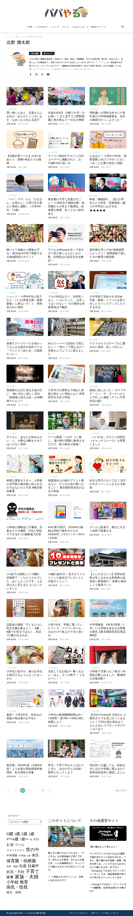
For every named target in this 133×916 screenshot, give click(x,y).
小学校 (12, 882)
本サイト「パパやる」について (105, 913)
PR (31, 839)
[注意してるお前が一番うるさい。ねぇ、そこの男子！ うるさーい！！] (66, 655)
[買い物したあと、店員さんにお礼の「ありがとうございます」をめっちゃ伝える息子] (24, 96)
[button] (123, 26)
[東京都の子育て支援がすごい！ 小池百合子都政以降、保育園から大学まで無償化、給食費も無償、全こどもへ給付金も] (66, 183)
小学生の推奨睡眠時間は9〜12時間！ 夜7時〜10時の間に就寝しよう (66, 718)
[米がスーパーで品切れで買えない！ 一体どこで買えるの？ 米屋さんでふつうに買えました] (66, 327)
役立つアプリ (53, 246)
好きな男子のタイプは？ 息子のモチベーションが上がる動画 (108, 484)
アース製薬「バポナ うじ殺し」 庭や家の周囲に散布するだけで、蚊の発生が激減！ (66, 440)
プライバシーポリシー (78, 913)
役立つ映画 (94, 195)
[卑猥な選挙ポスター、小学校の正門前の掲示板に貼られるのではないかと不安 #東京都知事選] (24, 464)
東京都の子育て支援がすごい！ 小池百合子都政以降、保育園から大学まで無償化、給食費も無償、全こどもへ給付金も (66, 206)
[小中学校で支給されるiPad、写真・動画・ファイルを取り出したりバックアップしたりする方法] (108, 280)
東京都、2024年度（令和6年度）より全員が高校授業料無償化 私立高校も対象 (24, 769)
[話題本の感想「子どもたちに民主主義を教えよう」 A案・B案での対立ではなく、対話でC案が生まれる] (24, 608)
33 (43, 790)
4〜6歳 (12, 839)
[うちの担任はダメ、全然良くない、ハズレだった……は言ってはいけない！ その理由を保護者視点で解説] (66, 280)
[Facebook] (31, 74)
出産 (23, 866)
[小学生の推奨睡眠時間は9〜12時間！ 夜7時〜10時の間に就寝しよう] (66, 698)
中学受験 (12, 855)
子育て (32, 871)
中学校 (22, 855)
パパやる (101, 62)
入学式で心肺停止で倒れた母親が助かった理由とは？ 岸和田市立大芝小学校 (66, 394)
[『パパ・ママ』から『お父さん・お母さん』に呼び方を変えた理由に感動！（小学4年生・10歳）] (24, 183)
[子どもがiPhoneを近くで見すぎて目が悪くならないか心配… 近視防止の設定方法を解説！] (66, 233)
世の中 (32, 850)
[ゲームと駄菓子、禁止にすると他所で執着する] (108, 511)
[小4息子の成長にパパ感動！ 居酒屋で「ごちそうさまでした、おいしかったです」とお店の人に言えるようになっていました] (24, 557)
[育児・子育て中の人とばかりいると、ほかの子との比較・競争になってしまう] (66, 749)
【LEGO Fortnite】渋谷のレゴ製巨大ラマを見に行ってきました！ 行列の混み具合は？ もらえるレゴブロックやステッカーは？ (108, 722)
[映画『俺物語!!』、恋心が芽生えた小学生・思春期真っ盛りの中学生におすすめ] (108, 183)
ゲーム (19, 845)
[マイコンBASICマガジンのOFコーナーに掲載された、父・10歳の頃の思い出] (66, 139)
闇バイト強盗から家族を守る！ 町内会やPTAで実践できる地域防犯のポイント (24, 253)
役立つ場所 (10, 340)
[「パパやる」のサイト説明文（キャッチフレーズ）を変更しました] (108, 420)
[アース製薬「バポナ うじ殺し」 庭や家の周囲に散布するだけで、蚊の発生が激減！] (66, 420)
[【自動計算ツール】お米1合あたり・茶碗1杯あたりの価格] (24, 139)
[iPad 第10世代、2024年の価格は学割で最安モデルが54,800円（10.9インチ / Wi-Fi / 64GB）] (66, 511)
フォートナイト (15, 850)
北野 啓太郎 (11, 124)
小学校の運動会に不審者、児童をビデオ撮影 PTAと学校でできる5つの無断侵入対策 (24, 531)
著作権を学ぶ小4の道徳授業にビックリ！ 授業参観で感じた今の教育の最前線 (108, 253)
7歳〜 (24, 839)
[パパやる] (66, 11)
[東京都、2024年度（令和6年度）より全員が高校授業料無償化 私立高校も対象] (24, 749)
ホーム (9, 36)
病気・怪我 (17, 887)
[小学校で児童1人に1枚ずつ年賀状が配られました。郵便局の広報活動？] (108, 655)
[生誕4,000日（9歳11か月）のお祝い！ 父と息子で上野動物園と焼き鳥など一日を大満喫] (66, 96)
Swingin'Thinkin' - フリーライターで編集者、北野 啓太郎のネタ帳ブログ (108, 888)
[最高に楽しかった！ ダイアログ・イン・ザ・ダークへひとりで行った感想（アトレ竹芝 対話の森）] (108, 374)
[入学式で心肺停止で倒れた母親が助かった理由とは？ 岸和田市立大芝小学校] (66, 374)
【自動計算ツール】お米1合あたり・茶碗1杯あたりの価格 (23, 159)
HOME (29, 27)
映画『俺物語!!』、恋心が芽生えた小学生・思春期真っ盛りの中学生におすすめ (107, 203)
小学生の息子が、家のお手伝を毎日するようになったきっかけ (24, 675)
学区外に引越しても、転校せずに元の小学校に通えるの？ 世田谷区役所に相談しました (107, 769)
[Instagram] (37, 74)
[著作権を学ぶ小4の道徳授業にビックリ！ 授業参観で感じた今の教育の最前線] (108, 233)
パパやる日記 (40, 27)
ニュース (53, 27)
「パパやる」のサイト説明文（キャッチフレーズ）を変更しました (107, 440)
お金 (10, 845)
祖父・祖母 (13, 892)
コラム (64, 27)
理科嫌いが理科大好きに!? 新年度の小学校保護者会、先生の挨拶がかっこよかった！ (107, 116)
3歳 (31, 834)
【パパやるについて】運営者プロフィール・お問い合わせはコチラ (64, 69)
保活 (35, 855)
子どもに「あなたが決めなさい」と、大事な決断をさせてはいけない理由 (24, 440)
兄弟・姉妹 (12, 866)
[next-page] (50, 790)
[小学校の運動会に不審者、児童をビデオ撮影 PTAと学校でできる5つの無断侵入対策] (24, 511)
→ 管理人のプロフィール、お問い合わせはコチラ (65, 878)
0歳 (9, 833)
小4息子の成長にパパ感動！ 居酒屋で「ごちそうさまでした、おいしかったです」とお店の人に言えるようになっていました (24, 581)
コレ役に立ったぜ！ (79, 27)
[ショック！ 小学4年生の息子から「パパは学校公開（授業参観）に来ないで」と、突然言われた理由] (24, 280)
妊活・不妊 (15, 872)
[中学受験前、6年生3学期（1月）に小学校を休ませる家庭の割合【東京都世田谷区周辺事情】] (108, 608)
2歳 (24, 834)
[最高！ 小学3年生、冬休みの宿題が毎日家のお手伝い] (24, 698)
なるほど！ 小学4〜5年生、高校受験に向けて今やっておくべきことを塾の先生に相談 (108, 159)
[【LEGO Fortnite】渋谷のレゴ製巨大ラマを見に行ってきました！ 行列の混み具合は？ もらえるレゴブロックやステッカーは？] (108, 698)
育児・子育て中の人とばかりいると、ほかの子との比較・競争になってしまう (66, 769)
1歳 (17, 834)
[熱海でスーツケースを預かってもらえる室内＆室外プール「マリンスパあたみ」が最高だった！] (24, 327)
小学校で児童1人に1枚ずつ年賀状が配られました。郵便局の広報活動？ (108, 675)
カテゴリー (13, 815)
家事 (10, 877)
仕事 (28, 856)
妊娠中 (33, 866)
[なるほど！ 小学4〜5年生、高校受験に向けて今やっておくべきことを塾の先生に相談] (108, 139)
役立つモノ (52, 433)
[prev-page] (9, 790)
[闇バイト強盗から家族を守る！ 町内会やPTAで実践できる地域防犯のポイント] (24, 233)
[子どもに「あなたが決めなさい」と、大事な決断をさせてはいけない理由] (24, 420)
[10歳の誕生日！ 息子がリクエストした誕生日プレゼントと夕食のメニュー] (66, 557)
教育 (24, 882)
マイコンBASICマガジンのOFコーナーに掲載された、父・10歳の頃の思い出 (66, 159)
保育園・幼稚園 (21, 861)
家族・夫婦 (26, 877)
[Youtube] (49, 74)
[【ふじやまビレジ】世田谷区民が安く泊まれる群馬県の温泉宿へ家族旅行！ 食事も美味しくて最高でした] (108, 557)
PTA (36, 839)
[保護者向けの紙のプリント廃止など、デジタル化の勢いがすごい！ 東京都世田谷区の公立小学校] (66, 464)
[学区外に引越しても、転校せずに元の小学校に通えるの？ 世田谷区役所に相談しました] (108, 749)
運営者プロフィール (98, 27)
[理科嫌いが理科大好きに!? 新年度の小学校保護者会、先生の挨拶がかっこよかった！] (108, 96)
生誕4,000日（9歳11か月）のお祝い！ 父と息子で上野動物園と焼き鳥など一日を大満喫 (66, 116)
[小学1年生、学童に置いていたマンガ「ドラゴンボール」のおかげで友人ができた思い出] (66, 608)
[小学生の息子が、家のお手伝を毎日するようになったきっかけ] (24, 655)
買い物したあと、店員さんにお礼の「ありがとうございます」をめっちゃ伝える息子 (24, 116)
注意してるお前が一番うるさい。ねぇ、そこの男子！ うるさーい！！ (66, 675)
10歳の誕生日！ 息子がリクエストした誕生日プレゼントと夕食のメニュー (66, 577)
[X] (43, 74)
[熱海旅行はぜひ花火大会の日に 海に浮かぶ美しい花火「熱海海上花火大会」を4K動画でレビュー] (24, 374)
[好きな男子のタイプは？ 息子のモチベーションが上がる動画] (108, 464)
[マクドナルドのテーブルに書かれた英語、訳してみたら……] (108, 327)
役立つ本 (9, 621)
